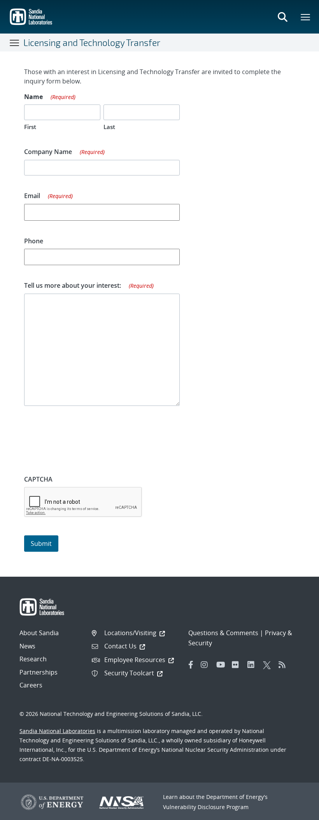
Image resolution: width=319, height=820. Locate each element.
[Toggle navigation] (14, 42)
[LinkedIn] (253, 665)
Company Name (64, 151)
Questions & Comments (223, 633)
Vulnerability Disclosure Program (206, 807)
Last (109, 127)
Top (295, 811)
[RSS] (284, 665)
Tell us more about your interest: (89, 285)
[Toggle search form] (282, 16)
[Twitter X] (269, 665)
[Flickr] (238, 665)
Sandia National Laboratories (57, 731)
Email (48, 195)
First (30, 127)
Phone (33, 241)
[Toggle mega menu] (305, 16)
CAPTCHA (38, 479)
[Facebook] (191, 665)
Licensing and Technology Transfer (91, 42)
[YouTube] (222, 665)
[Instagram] (206, 665)
